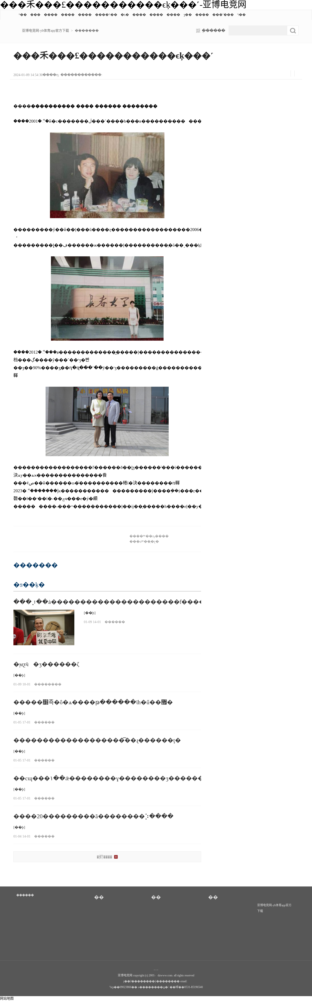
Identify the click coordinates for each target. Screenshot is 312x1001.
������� (87, 30)
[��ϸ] (90, 613)
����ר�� (106, 15)
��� (35, 15)
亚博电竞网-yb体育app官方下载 (45, 30)
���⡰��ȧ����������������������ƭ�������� (120, 602)
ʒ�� (188, 15)
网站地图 (7, 998)
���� (51, 15)
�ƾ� (125, 15)
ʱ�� (23, 15)
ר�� (241, 15)
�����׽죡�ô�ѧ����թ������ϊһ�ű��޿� (93, 702)
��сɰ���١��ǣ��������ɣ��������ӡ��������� (117, 778)
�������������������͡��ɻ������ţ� (97, 740)
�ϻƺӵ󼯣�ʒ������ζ (46, 664)
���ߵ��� (223, 15)
